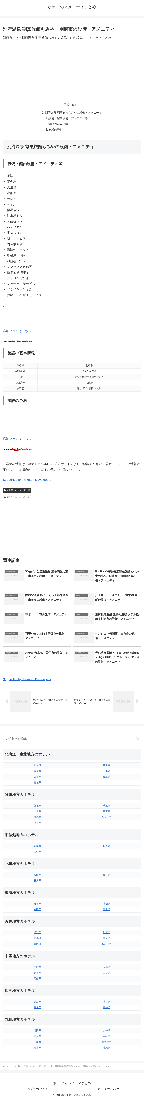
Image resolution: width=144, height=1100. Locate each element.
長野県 (106, 845)
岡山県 (37, 978)
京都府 (37, 938)
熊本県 (37, 1047)
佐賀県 (37, 1036)
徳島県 (37, 1001)
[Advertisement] (72, 69)
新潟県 (37, 845)
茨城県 (37, 805)
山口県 (106, 972)
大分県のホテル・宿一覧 (18, 490)
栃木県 (37, 811)
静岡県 (37, 909)
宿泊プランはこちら (17, 331)
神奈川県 (107, 817)
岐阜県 (37, 903)
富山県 (37, 874)
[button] (138, 738)
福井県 (106, 874)
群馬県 (37, 817)
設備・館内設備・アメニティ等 (68, 118)
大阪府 (37, 943)
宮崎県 (106, 1036)
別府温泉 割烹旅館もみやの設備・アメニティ (73, 112)
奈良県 (106, 938)
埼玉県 (37, 822)
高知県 (106, 1007)
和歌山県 (107, 943)
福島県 (106, 776)
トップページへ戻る (37, 1088)
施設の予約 (55, 129)
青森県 (37, 771)
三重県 (106, 909)
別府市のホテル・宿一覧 (18, 497)
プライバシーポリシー (107, 1088)
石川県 (37, 880)
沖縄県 (106, 1047)
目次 (67, 104)
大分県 (106, 1030)
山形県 (106, 771)
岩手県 (37, 776)
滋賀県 (37, 932)
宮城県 (37, 782)
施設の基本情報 (58, 123)
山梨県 (37, 851)
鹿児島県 (107, 1041)
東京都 (106, 811)
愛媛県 (106, 1001)
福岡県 (37, 1030)
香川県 (37, 1007)
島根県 (37, 972)
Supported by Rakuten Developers (27, 479)
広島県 (106, 967)
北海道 (37, 765)
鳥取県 (37, 967)
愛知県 (106, 903)
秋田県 (106, 765)
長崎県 (37, 1041)
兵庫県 (106, 932)
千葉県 (106, 805)
